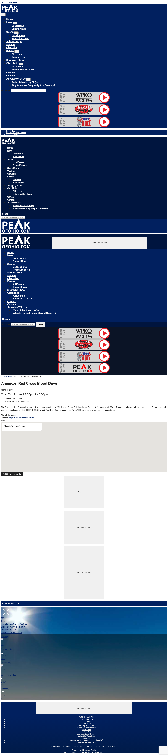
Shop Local (86, 730)
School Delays (14, 41)
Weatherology (97, 752)
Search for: (5, 90)
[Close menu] (3, 14)
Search (40, 324)
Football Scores (20, 38)
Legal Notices (12, 131)
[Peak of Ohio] (10, 11)
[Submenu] (15, 23)
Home (9, 19)
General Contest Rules (86, 728)
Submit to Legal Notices (16, 133)
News (9, 22)
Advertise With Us (16, 78)
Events (10, 50)
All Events (17, 54)
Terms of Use (86, 723)
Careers (10, 72)
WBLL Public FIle (87, 719)
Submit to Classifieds (23, 69)
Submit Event (19, 57)
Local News (18, 25)
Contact (10, 75)
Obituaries (11, 47)
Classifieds (12, 63)
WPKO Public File (86, 717)
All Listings (17, 66)
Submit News (19, 29)
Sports (10, 32)
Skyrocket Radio (89, 750)
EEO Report (87, 721)
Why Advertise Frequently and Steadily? (33, 85)
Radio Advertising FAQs (25, 82)
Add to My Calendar (12, 474)
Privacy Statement (86, 725)
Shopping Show (15, 60)
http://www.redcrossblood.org (21, 418)
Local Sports (18, 35)
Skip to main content (10, 2)
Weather (10, 44)
